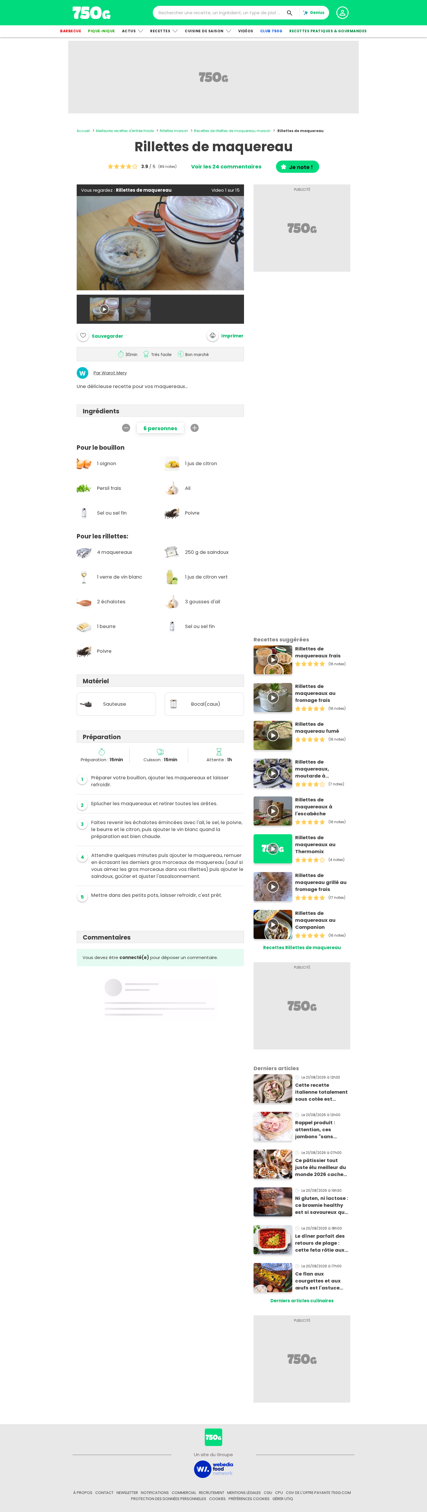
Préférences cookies (249, 1498)
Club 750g (271, 31)
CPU (279, 1492)
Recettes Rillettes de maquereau (302, 947)
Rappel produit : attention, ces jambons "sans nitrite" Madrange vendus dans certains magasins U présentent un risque (321, 1129)
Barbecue (70, 31)
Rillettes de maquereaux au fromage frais (315, 693)
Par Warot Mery (110, 373)
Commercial (184, 1492)
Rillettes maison (174, 130)
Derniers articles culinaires (302, 1301)
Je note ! (301, 167)
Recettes (160, 31)
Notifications (155, 1492)
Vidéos (245, 31)
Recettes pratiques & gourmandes (328, 31)
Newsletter (127, 1492)
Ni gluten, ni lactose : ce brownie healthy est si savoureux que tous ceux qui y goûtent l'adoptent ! (321, 1205)
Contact (104, 1492)
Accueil (83, 130)
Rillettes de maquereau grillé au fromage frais (321, 882)
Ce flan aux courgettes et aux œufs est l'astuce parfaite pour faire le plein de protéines (321, 1281)
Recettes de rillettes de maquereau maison (232, 130)
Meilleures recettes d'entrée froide (125, 130)
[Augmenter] (195, 428)
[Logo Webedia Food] (213, 1469)
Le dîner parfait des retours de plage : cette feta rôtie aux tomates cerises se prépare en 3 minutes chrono (321, 1243)
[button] (225, 335)
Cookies (217, 1498)
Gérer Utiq (282, 1498)
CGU (268, 1492)
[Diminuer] (126, 428)
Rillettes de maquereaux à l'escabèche (313, 806)
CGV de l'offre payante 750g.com (318, 1492)
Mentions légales (244, 1492)
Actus (129, 31)
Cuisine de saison (204, 31)
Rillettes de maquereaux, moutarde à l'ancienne (312, 769)
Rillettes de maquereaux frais (318, 652)
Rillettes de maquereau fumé (317, 727)
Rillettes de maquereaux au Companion (315, 920)
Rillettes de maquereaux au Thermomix (315, 844)
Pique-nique (101, 31)
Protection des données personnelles (168, 1498)
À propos (82, 1492)
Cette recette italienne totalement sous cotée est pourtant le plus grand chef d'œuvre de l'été (321, 1092)
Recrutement (211, 1492)
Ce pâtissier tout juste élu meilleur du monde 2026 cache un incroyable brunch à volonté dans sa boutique (322, 1167)
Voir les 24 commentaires (226, 167)
